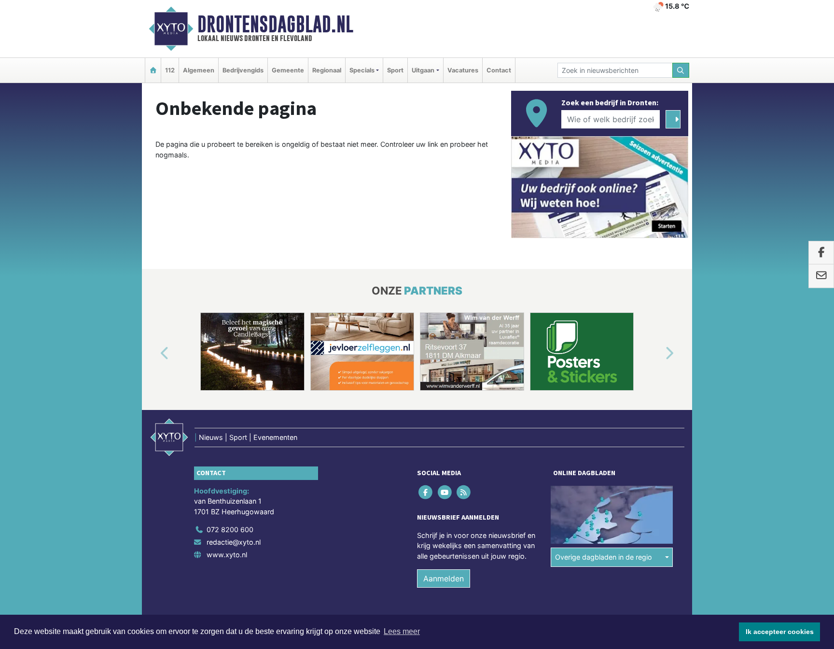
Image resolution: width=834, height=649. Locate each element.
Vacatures (462, 70)
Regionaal (326, 70)
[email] (821, 276)
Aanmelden (443, 578)
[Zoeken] (681, 70)
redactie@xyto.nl (234, 542)
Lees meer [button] (402, 631)
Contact (498, 70)
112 (170, 70)
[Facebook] (426, 492)
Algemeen (198, 70)
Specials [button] (362, 70)
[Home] (153, 70)
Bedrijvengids (243, 70)
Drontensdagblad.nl (275, 24)
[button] (153, 353)
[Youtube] (445, 492)
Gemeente (288, 70)
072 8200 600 (230, 529)
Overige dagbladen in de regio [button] (603, 557)
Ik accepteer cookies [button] (780, 631)
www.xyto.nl (227, 554)
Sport (395, 70)
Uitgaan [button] (423, 70)
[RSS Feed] (464, 492)
